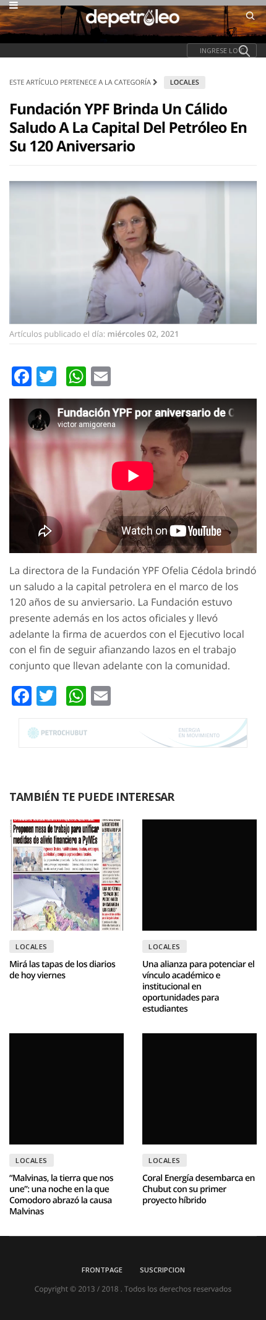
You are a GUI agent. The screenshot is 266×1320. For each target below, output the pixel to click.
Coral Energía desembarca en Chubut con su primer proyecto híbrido (198, 1189)
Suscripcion (162, 1269)
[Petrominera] (133, 732)
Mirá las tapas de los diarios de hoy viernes (62, 969)
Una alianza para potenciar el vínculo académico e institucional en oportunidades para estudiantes (198, 986)
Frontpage (102, 1269)
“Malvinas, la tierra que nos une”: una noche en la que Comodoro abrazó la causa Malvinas (61, 1194)
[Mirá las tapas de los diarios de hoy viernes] (66, 875)
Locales (184, 82)
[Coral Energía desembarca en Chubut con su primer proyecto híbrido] (199, 1088)
